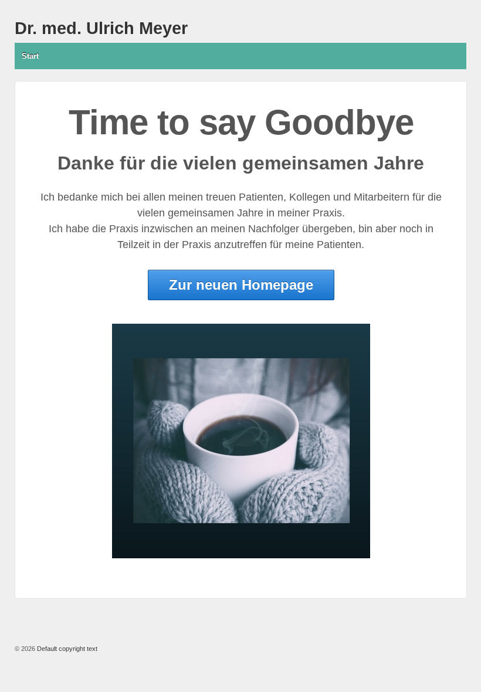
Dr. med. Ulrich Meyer (101, 28)
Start (30, 56)
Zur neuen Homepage (241, 285)
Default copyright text (66, 648)
